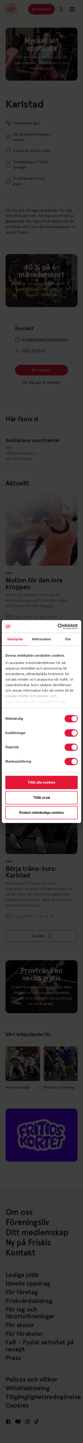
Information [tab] (41, 639)
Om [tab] (68, 639)
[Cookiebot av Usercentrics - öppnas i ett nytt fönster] (58, 626)
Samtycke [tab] (15, 639)
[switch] (71, 733)
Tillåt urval (41, 797)
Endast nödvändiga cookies (41, 812)
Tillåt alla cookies (41, 782)
